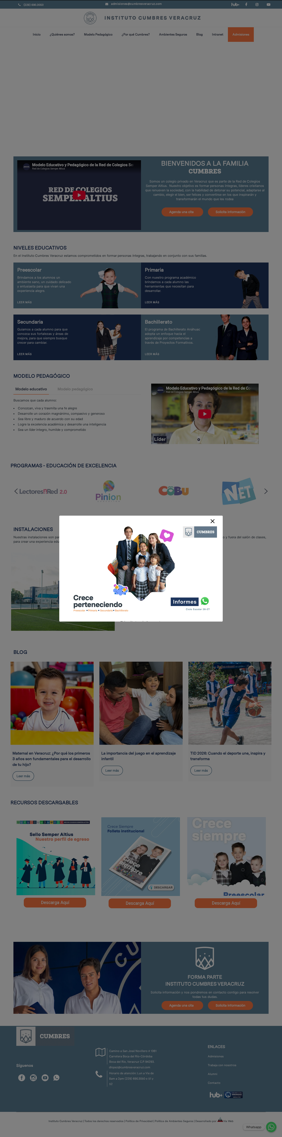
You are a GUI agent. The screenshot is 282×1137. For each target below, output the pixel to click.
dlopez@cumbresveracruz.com (129, 1067)
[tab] (31, 389)
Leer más (23, 776)
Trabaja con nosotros (222, 1065)
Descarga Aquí (55, 902)
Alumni (212, 1074)
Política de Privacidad (139, 1121)
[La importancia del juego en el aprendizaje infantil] (140, 703)
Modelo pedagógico (75, 389)
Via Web (228, 1121)
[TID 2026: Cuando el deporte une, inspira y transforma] (229, 703)
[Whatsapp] (271, 1127)
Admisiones (216, 1056)
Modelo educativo (31, 389)
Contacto (214, 1083)
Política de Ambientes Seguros (174, 1121)
